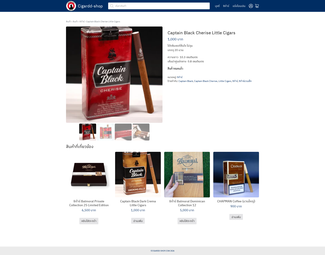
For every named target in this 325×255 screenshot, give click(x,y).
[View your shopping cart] (257, 6)
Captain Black (186, 81)
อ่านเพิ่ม (138, 221)
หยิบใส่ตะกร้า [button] (88, 221)
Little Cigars (225, 81)
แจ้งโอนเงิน (239, 6)
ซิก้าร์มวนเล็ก (245, 81)
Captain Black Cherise (205, 81)
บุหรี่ (217, 6)
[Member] (251, 6)
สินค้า (68, 21)
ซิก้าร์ (226, 6)
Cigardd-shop (90, 6)
